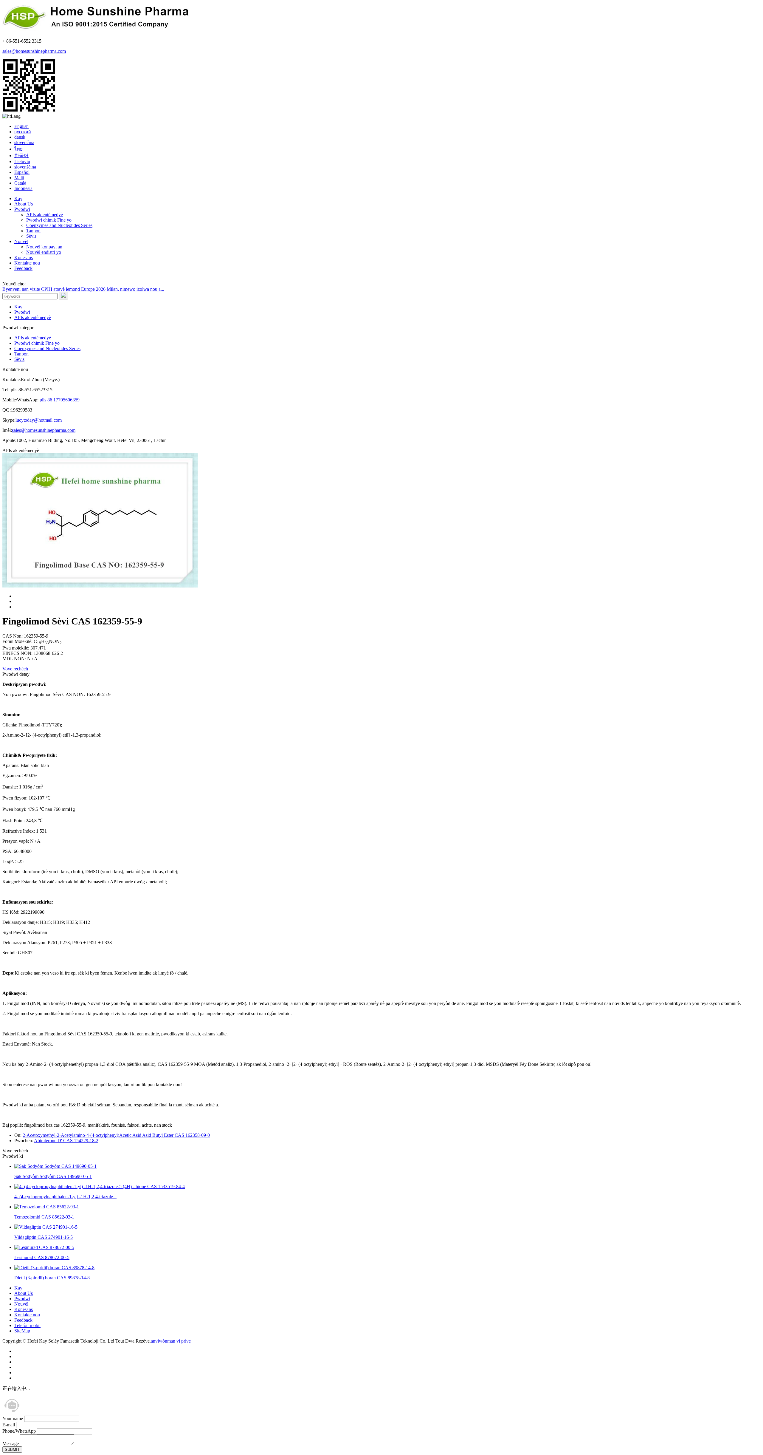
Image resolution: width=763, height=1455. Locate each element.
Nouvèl (21, 241)
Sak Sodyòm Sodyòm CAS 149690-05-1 (53, 1176)
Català (20, 182)
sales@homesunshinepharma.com (34, 51)
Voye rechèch (15, 668)
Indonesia (23, 188)
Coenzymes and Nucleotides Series (59, 225)
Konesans (23, 257)
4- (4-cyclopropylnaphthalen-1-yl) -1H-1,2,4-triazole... (65, 1196)
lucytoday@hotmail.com (38, 420)
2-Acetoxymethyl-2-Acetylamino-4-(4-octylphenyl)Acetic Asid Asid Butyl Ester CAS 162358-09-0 (116, 1135)
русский (22, 131)
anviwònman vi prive (171, 1340)
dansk (19, 137)
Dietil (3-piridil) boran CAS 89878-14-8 (52, 1277)
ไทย (18, 148)
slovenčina (24, 142)
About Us (23, 203)
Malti (19, 177)
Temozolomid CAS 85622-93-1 (44, 1216)
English (21, 126)
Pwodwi (22, 209)
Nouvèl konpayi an (44, 246)
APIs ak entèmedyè (44, 214)
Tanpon (33, 230)
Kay (18, 198)
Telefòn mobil (27, 1325)
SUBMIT (12, 1449)
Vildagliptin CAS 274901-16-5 (43, 1237)
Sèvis (31, 236)
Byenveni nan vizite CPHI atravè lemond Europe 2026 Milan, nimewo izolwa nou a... (83, 289)
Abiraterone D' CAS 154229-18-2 (66, 1140)
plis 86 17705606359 (59, 399)
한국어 (21, 155)
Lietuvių (22, 161)
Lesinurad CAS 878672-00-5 (41, 1257)
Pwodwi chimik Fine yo (49, 219)
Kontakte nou (27, 262)
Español (22, 172)
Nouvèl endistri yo (43, 252)
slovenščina (25, 166)
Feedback (23, 268)
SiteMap (22, 1330)
